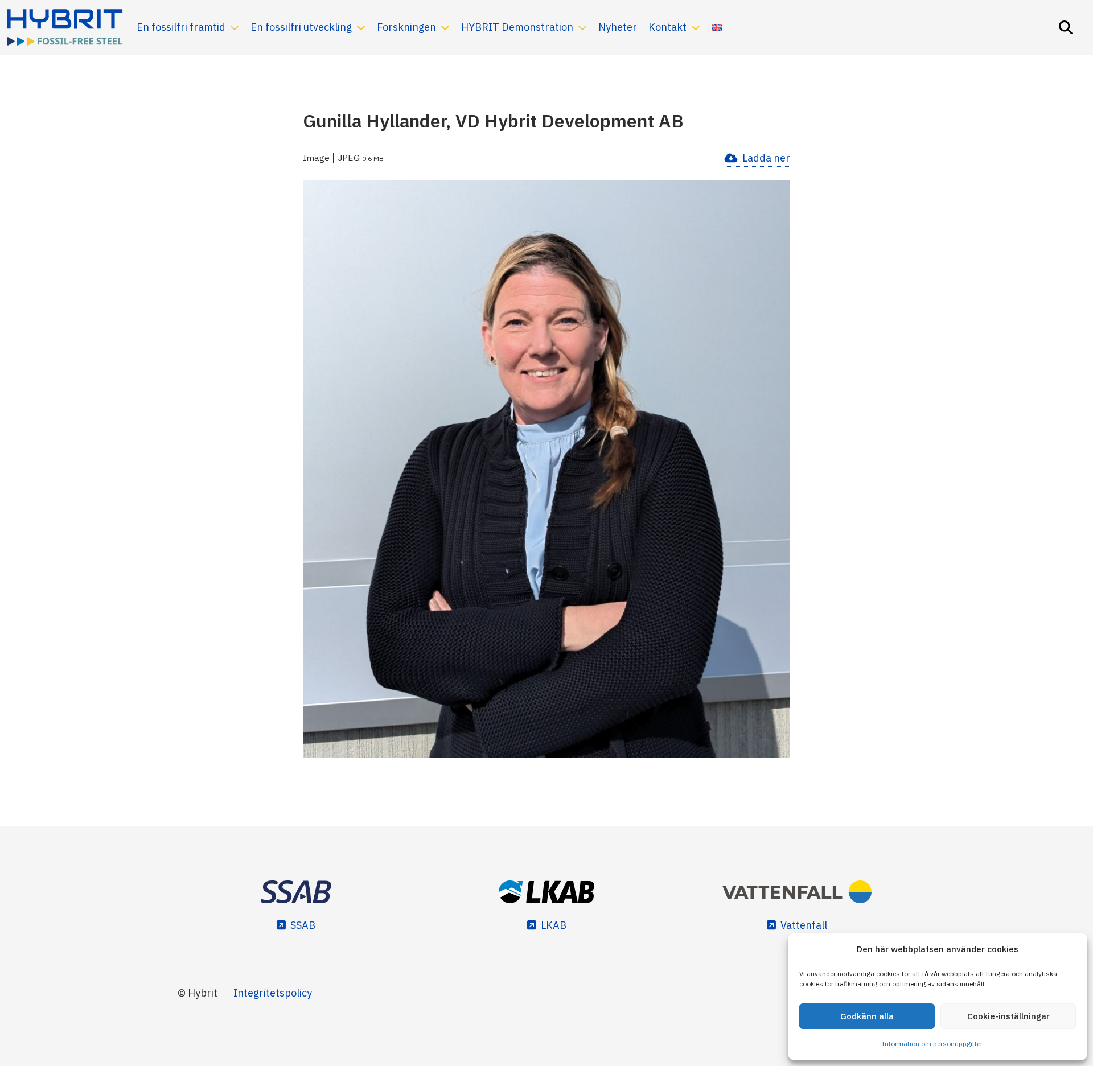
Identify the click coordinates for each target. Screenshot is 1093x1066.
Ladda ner (766, 157)
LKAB (553, 925)
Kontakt (667, 27)
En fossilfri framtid (181, 27)
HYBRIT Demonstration (517, 27)
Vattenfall (803, 925)
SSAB (302, 925)
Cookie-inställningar (1008, 1016)
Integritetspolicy (272, 992)
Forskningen (406, 27)
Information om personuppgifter (932, 1043)
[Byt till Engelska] (717, 27)
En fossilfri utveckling (301, 27)
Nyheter (617, 27)
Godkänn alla (867, 1016)
